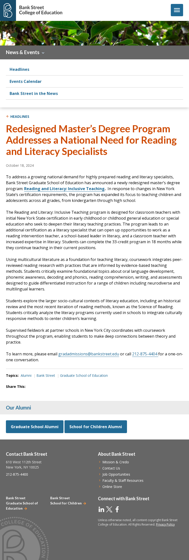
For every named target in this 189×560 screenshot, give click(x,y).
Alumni (26, 375)
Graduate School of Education (84, 375)
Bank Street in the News (34, 93)
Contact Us (111, 468)
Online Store (112, 486)
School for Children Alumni (95, 426)
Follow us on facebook (117, 509)
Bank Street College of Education (40, 10)
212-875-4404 (145, 354)
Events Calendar (26, 81)
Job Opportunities (116, 474)
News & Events (22, 52)
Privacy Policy (165, 524)
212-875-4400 (17, 474)
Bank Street (45, 375)
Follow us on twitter (109, 509)
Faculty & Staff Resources (122, 480)
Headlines (19, 69)
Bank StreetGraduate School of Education (22, 503)
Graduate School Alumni (35, 426)
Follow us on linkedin (101, 509)
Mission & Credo (115, 462)
